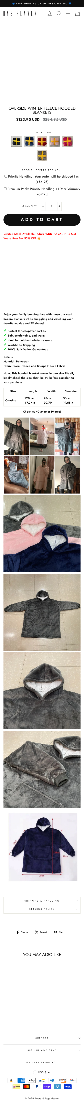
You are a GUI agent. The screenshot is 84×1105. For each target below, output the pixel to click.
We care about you (42, 1062)
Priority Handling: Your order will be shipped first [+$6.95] (44, 179)
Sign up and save (42, 1050)
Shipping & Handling (41, 900)
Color (42, 132)
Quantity (29, 206)
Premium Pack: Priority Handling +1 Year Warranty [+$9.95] (44, 191)
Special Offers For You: (42, 170)
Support (42, 1038)
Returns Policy (42, 909)
